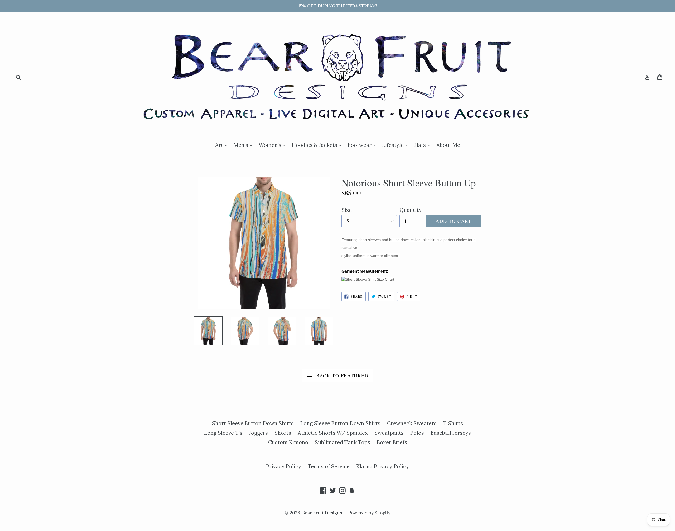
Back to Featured (341, 375)
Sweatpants (389, 432)
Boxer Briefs (392, 442)
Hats (423, 144)
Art (222, 144)
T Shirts (453, 423)
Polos (417, 432)
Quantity (410, 209)
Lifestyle (396, 144)
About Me (448, 145)
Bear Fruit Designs (322, 513)
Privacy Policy (283, 466)
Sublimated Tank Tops (342, 442)
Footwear (363, 144)
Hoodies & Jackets (318, 144)
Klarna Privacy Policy (382, 466)
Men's (244, 144)
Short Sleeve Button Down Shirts (253, 423)
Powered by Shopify (369, 513)
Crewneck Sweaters (412, 423)
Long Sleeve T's (223, 432)
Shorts (282, 432)
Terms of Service (329, 466)
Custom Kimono (288, 442)
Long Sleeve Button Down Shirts (340, 423)
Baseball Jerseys (451, 432)
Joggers (258, 432)
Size (346, 209)
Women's (273, 144)
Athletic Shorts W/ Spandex (333, 432)
